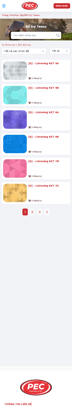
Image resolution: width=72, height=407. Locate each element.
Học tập (19, 15)
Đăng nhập (62, 6)
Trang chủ (8, 15)
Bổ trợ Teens (32, 15)
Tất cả (55, 50)
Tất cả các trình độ (16, 51)
